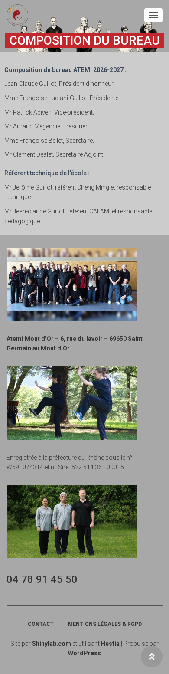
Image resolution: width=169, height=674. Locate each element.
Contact (41, 624)
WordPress (84, 653)
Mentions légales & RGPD (105, 624)
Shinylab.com (51, 643)
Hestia (110, 643)
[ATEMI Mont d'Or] (20, 15)
